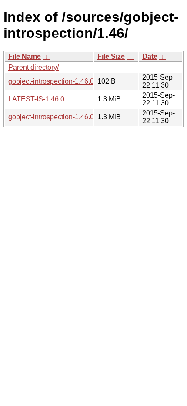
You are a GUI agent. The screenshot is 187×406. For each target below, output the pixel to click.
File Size (111, 56)
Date (149, 56)
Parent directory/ (33, 67)
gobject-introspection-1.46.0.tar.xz (60, 117)
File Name (24, 56)
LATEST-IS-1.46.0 (36, 99)
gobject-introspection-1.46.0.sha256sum (70, 81)
